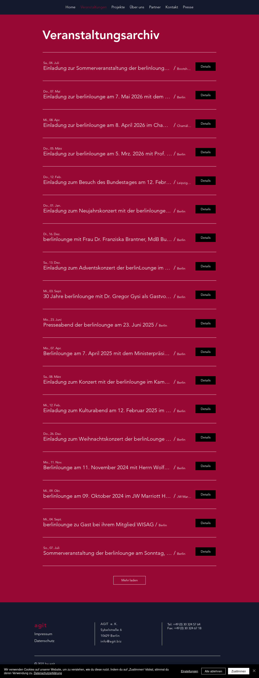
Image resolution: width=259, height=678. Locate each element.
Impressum (43, 634)
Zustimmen (238, 671)
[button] (107, 68)
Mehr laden (129, 580)
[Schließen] (254, 671)
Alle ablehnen (213, 671)
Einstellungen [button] (189, 671)
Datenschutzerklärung (48, 673)
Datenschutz (44, 641)
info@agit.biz (111, 641)
